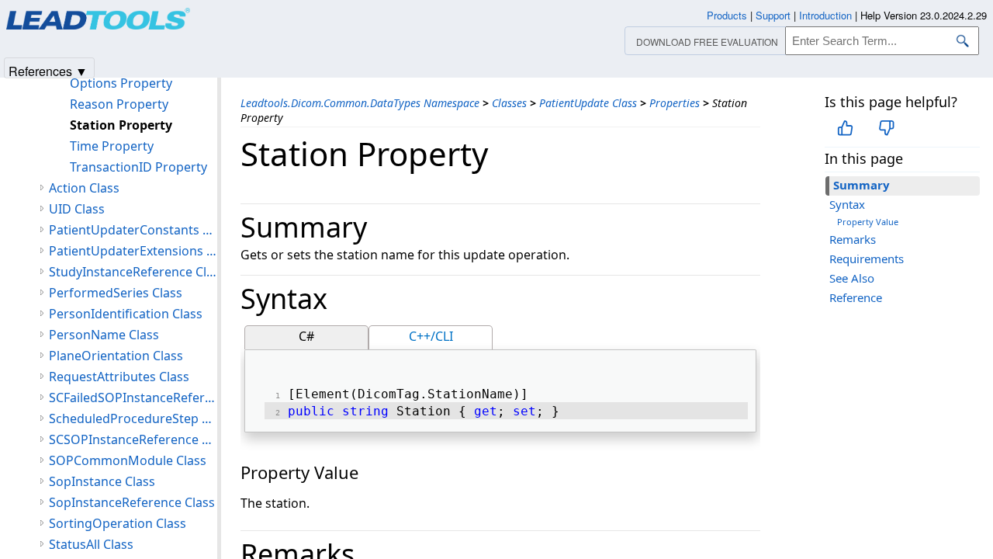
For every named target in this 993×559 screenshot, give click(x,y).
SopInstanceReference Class (132, 502)
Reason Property (119, 104)
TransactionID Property (138, 166)
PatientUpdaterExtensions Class (133, 250)
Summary (861, 185)
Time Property (112, 146)
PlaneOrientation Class (116, 355)
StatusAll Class (91, 544)
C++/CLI (431, 336)
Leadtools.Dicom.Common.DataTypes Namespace (359, 102)
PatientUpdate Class (588, 102)
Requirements (866, 258)
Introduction (825, 15)
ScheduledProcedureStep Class (133, 418)
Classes (509, 102)
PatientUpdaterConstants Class (133, 229)
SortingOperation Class (117, 523)
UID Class (77, 208)
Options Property (121, 83)
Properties (674, 102)
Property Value (867, 221)
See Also (851, 278)
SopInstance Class (102, 481)
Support (773, 15)
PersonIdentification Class (125, 313)
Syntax (847, 204)
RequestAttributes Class (119, 376)
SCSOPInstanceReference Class (133, 439)
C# (306, 336)
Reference (855, 297)
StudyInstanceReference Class (133, 271)
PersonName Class (104, 334)
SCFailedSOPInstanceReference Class (133, 397)
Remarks (852, 239)
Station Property (121, 125)
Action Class (84, 187)
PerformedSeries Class (115, 292)
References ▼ (48, 70)
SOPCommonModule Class (127, 460)
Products (727, 15)
